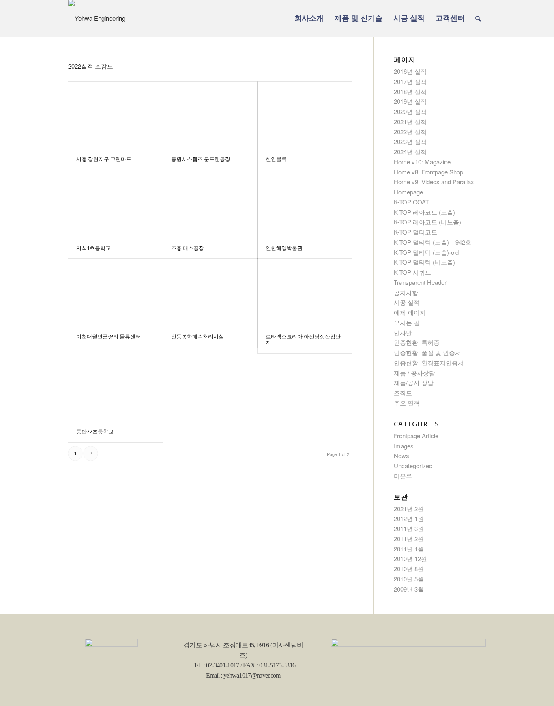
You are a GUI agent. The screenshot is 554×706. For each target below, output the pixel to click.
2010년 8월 (409, 568)
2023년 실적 (410, 141)
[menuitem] (309, 18)
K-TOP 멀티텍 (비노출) (424, 262)
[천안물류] (305, 115)
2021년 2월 (409, 508)
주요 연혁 (407, 402)
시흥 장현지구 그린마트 (103, 159)
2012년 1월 (409, 518)
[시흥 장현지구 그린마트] (115, 115)
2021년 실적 (410, 121)
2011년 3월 (409, 528)
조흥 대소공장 (187, 248)
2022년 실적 (410, 131)
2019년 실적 (410, 101)
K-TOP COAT (411, 202)
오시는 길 (407, 322)
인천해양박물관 (284, 248)
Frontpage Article (416, 435)
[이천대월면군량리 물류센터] (115, 292)
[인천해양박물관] (305, 203)
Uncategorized (413, 465)
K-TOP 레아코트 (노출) (424, 212)
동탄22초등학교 (95, 431)
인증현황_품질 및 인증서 (427, 352)
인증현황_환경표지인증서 (429, 362)
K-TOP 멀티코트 (415, 232)
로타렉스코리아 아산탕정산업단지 (303, 339)
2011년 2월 (409, 538)
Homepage (408, 191)
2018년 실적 (410, 91)
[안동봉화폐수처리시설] (210, 292)
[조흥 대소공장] (210, 203)
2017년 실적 (410, 81)
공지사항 (406, 292)
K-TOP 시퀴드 (412, 272)
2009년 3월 (409, 589)
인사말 (403, 332)
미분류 (403, 475)
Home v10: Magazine (422, 161)
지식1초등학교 (93, 248)
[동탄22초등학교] (115, 386)
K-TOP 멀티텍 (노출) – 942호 (432, 242)
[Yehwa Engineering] (96, 18)
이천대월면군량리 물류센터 (108, 336)
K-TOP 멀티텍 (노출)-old (426, 252)
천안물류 (276, 159)
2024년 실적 (410, 151)
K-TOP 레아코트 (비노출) (427, 221)
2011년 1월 (409, 549)
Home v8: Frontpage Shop (428, 172)
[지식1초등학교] (115, 203)
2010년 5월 (409, 579)
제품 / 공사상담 (414, 372)
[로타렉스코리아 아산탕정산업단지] (305, 292)
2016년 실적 (410, 71)
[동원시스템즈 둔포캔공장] (210, 115)
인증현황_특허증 (417, 342)
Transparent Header (420, 282)
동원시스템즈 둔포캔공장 (200, 159)
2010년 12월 (410, 558)
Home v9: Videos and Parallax (434, 181)
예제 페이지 (410, 312)
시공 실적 (407, 302)
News (401, 455)
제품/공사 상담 (414, 382)
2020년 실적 (410, 111)
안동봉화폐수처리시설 (197, 336)
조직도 (403, 392)
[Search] (478, 18)
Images (404, 445)
